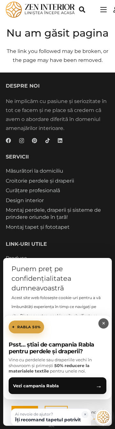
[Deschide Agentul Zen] (103, 417)
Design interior (25, 200)
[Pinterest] (34, 140)
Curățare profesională (33, 190)
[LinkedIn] (60, 140)
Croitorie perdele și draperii (40, 181)
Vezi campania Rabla (57, 386)
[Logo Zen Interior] (40, 10)
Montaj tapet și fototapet (38, 227)
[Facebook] (8, 140)
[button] (82, 9)
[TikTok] (47, 140)
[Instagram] (21, 141)
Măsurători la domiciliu (34, 171)
